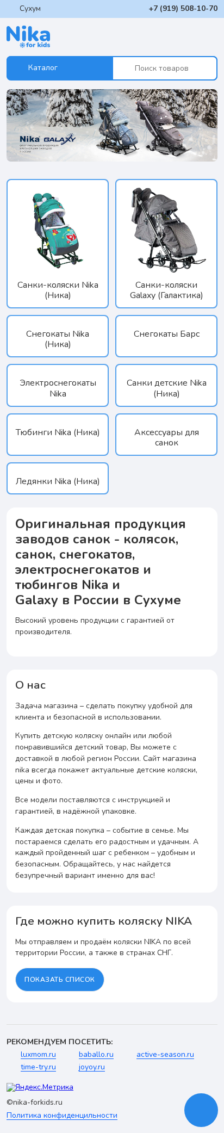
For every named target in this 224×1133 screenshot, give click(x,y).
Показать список (59, 979)
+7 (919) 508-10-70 (182, 8)
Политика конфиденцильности (62, 1116)
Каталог (43, 68)
